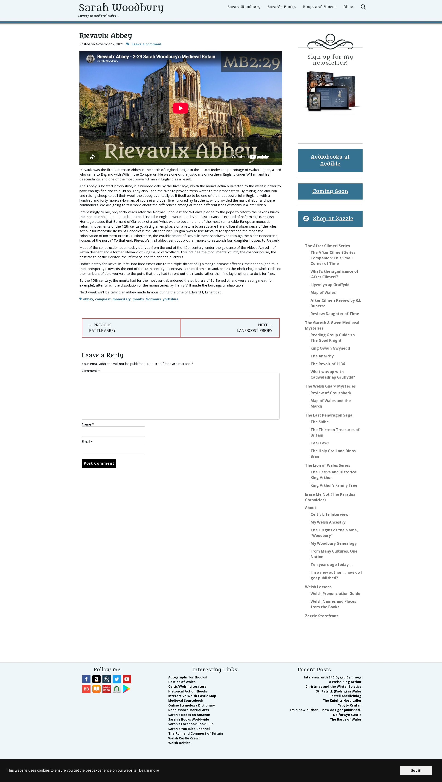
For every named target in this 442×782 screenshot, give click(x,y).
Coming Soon (330, 191)
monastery (122, 299)
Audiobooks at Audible (330, 160)
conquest (103, 299)
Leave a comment (147, 44)
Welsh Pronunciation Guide (335, 593)
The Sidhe (320, 421)
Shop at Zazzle (333, 219)
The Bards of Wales (345, 719)
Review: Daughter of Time (335, 313)
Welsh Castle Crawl (183, 738)
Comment (91, 370)
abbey (88, 299)
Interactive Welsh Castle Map (192, 696)
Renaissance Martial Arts (188, 710)
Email (87, 441)
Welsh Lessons (318, 586)
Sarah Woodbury (121, 8)
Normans (153, 299)
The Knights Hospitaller (342, 700)
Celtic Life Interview (330, 514)
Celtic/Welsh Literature (187, 686)
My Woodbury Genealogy (334, 543)
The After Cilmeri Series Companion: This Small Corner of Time (333, 258)
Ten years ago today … (331, 564)
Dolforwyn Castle (347, 714)
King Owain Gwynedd (330, 348)
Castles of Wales (181, 682)
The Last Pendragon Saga (328, 415)
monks (138, 299)
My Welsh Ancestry (328, 522)
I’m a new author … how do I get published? (325, 710)
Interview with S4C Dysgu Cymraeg (332, 677)
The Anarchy (322, 356)
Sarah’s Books (282, 7)
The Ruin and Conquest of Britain (195, 733)
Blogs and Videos (320, 7)
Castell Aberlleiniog (345, 696)
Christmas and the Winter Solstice (333, 686)
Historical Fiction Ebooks (188, 691)
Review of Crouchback (331, 392)
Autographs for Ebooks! (187, 677)
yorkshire (170, 299)
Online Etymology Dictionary (191, 705)
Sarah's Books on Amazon (189, 714)
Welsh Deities (179, 743)
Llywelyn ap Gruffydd (330, 284)
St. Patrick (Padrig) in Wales (338, 691)
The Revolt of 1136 (328, 363)
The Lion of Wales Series (327, 465)
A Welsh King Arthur (345, 682)
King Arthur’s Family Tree (334, 485)
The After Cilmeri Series (327, 245)
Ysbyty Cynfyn (349, 705)
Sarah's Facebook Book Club (191, 724)
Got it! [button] (416, 770)
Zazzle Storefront (321, 615)
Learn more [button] (149, 770)
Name (88, 424)
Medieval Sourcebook (185, 700)
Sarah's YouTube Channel (189, 729)
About (349, 7)
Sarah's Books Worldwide (188, 719)
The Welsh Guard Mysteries (330, 386)
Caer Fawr (320, 443)
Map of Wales (323, 292)
